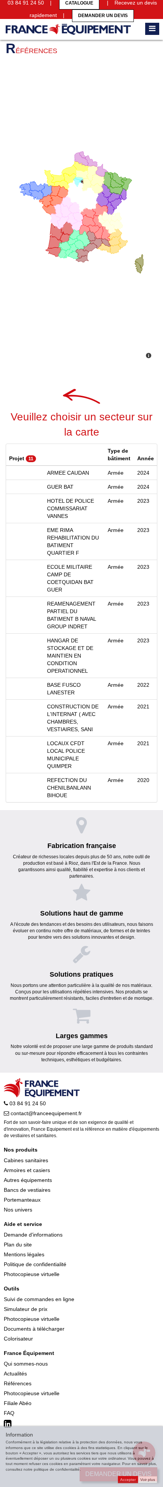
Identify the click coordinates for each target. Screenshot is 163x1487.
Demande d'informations (33, 1235)
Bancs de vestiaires (27, 1190)
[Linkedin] (9, 1424)
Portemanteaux (22, 1200)
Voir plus (147, 1480)
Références (17, 1383)
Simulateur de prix (25, 1309)
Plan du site (18, 1245)
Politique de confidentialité (35, 1264)
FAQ (9, 1413)
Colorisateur (18, 1339)
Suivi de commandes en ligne (39, 1299)
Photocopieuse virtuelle (32, 1274)
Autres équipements (28, 1180)
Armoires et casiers (27, 1170)
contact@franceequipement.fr (45, 1113)
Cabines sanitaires (26, 1160)
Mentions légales (24, 1254)
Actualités (15, 1374)
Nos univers (18, 1210)
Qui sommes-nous (26, 1364)
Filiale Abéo (17, 1403)
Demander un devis (103, 15)
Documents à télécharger (34, 1329)
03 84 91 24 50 (27, 1103)
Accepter (128, 1480)
